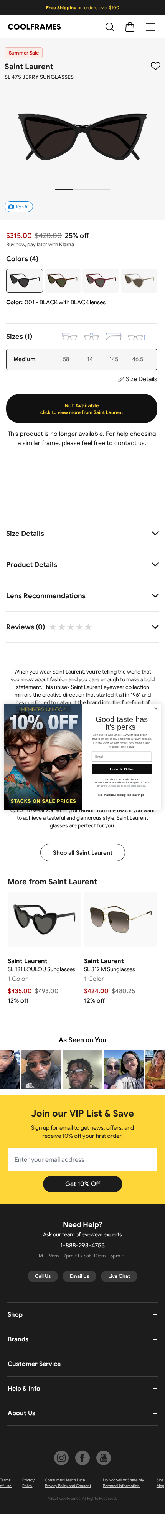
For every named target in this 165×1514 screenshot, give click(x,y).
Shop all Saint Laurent (82, 852)
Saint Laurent (29, 67)
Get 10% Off (82, 1184)
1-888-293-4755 (82, 1245)
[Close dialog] (155, 708)
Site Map (160, 1482)
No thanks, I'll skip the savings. (121, 794)
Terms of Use (6, 1482)
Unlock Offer (122, 769)
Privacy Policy (28, 1482)
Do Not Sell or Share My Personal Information (123, 1482)
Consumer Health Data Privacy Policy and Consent (68, 1482)
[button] (41, 1070)
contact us (129, 443)
